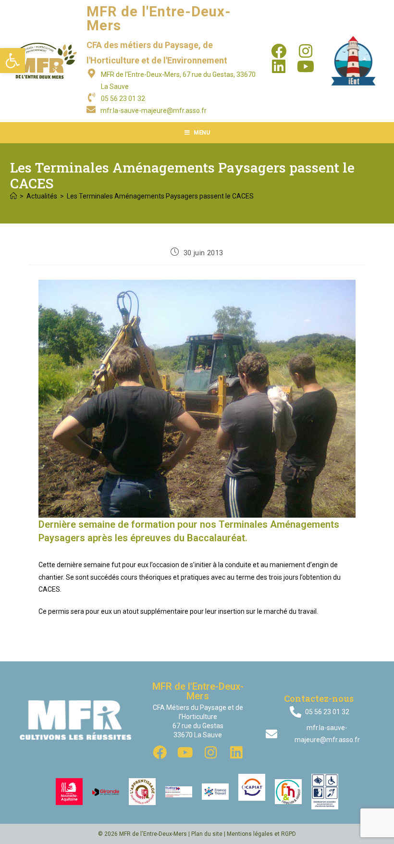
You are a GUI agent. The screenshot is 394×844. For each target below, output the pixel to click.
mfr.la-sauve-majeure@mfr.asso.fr (153, 110)
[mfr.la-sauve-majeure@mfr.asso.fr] (91, 109)
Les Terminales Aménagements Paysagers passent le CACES (160, 196)
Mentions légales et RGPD (261, 834)
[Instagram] (305, 51)
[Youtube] (305, 66)
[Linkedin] (278, 66)
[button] (12, 60)
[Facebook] (278, 51)
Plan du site (206, 834)
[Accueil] (13, 196)
